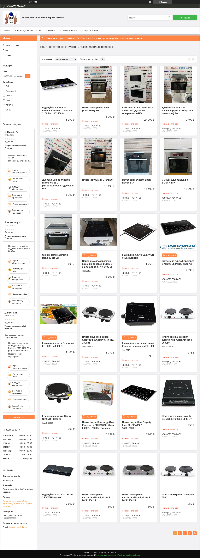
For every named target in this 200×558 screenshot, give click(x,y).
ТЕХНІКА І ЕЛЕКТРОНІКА (77, 38)
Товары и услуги (23, 30)
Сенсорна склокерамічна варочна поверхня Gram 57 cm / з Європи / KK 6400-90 (98, 264)
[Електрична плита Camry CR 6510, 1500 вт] (58, 393)
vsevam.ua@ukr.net (18, 527)
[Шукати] (169, 17)
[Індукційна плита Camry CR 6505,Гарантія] (138, 232)
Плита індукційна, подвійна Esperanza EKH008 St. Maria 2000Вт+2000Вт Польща (98, 425)
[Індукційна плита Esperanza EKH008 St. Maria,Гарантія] (178, 232)
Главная (7, 30)
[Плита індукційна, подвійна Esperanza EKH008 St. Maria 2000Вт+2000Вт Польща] (98, 393)
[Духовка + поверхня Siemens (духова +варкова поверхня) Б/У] (178, 84)
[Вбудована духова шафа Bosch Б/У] (138, 156)
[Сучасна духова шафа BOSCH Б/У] (178, 156)
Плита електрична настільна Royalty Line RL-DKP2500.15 (97, 497)
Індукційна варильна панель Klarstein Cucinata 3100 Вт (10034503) (57, 110)
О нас (39, 30)
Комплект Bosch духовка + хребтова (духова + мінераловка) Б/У (137, 110)
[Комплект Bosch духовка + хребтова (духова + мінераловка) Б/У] (138, 84)
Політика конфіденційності (129, 555)
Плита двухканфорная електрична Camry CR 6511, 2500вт (98, 340)
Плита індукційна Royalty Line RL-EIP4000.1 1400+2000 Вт (136, 425)
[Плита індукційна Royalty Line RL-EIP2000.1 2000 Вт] (178, 393)
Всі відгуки (19, 417)
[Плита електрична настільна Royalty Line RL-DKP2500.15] (98, 471)
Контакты (50, 30)
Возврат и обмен (90, 30)
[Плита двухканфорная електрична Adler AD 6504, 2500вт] (178, 314)
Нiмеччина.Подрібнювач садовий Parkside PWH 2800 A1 (19, 248)
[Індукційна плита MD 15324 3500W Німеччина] (58, 471)
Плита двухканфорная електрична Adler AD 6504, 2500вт (177, 340)
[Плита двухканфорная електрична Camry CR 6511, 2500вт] (98, 314)
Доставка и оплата (68, 30)
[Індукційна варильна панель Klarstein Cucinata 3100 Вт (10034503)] (58, 84)
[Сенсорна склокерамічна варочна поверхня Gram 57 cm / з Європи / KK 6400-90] (98, 232)
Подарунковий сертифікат (15, 355)
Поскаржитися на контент (106, 555)
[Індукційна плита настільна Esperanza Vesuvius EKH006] (138, 314)
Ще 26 (8, 110)
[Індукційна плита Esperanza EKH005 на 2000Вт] (58, 314)
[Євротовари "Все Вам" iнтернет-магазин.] (11, 17)
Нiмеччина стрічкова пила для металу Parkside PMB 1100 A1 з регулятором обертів (19, 347)
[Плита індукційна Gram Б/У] (98, 156)
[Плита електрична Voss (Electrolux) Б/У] (98, 84)
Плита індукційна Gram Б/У (97, 180)
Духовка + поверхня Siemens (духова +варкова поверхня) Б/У (177, 110)
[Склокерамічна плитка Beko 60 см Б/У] (58, 232)
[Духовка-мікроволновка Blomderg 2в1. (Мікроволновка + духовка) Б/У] (58, 156)
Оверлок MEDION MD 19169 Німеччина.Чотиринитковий (19, 158)
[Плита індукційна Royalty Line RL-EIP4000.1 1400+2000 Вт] (138, 393)
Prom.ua (114, 553)
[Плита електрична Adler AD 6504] (178, 471)
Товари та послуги (54, 38)
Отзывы (7, 55)
